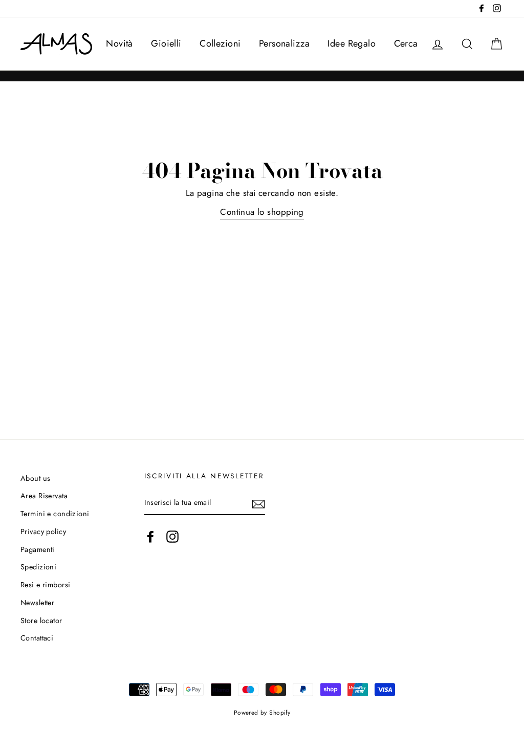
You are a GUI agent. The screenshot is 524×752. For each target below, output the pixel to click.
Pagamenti (37, 549)
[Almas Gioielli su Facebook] (150, 536)
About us (35, 478)
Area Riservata (44, 496)
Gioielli (166, 43)
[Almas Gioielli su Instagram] (172, 536)
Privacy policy (43, 531)
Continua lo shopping (262, 212)
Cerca (406, 43)
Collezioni (220, 43)
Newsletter (37, 603)
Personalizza (284, 43)
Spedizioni (38, 567)
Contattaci (36, 638)
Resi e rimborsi (45, 585)
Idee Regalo (352, 43)
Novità (119, 43)
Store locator (41, 620)
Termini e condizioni (55, 513)
